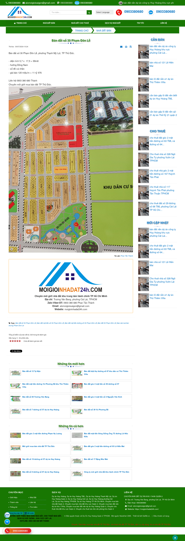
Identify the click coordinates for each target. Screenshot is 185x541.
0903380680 (14, 2)
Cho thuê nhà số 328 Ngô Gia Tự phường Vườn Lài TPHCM (162, 157)
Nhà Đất (33, 497)
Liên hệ (163, 23)
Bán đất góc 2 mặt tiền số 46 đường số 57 (101, 384)
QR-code (30, 513)
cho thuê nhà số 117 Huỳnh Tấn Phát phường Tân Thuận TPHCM (162, 190)
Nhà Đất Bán (49, 23)
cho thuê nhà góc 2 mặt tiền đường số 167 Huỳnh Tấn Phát (162, 174)
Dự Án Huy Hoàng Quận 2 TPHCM (96, 516)
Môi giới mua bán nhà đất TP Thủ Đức (38, 446)
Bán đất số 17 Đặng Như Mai (96, 459)
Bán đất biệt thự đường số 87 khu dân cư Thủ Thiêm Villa (106, 372)
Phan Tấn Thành (127, 256)
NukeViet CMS (125, 516)
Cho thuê (157, 131)
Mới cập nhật (157, 222)
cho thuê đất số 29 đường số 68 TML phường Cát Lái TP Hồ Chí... (163, 206)
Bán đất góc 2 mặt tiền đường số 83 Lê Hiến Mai (104, 446)
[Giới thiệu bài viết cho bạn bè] (121, 46)
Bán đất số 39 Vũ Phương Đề (96, 409)
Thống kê (13, 507)
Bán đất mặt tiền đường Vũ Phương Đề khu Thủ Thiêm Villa (45, 385)
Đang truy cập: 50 (15, 513)
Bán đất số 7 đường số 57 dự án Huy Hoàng (40, 409)
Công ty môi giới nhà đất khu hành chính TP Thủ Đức (106, 472)
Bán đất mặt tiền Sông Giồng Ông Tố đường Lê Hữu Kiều (106, 435)
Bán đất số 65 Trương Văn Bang (35, 397)
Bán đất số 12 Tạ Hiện (31, 371)
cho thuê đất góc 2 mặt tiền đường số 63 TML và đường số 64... (162, 141)
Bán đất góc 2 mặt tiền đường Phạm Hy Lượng (42, 433)
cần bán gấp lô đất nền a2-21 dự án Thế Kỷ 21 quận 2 (163, 113)
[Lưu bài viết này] (131, 46)
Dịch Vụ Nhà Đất (113, 23)
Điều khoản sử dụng (161, 516)
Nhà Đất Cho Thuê (80, 23)
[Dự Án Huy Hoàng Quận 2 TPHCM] (20, 12)
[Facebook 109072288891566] (7, 522)
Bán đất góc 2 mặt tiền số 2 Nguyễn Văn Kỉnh (103, 397)
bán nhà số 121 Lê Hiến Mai (161, 64)
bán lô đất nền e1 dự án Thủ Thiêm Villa (161, 80)
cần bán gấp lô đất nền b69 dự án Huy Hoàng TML (163, 97)
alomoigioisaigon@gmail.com (40, 2)
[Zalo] (7, 515)
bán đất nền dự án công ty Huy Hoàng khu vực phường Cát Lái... (163, 49)
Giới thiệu (13, 497)
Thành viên (14, 502)
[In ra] (126, 46)
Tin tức (140, 23)
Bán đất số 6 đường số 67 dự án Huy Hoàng (40, 472)
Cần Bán (157, 39)
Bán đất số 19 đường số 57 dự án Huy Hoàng (41, 459)
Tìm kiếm (33, 507)
